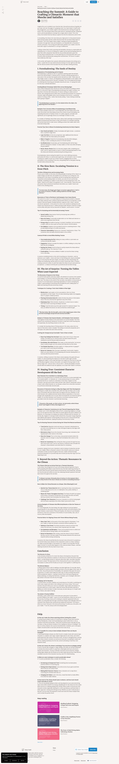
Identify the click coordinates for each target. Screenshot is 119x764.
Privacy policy (10, 756)
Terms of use (18, 756)
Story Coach (39, 6)
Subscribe (93, 2)
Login (87, 2)
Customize (14, 760)
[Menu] (98, 2)
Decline (22, 760)
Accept (6, 760)
